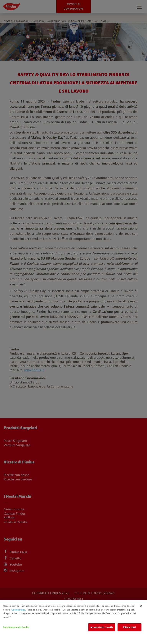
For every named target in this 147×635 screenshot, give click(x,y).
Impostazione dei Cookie (16, 627)
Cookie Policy (18, 609)
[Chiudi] (141, 606)
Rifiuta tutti (129, 627)
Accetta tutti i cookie (101, 627)
